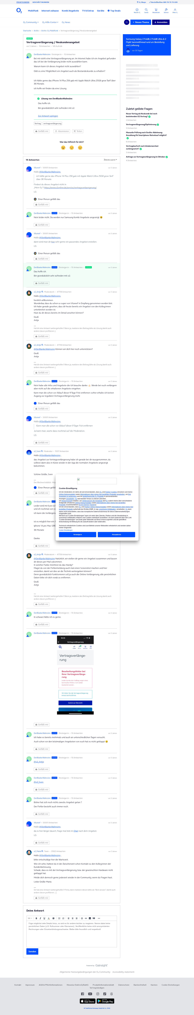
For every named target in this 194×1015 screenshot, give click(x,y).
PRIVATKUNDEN (22, 2)
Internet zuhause (50, 10)
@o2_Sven (38, 782)
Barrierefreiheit (140, 985)
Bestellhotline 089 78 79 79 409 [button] (164, 2)
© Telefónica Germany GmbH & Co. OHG (97, 1008)
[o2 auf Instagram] (97, 994)
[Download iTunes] (88, 1003)
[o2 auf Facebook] (82, 994)
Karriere (154, 985)
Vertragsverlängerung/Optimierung (141, 124)
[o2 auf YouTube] (90, 994)
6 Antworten (131, 141)
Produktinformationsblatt (103, 985)
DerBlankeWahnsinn (42, 54)
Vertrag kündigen (97, 987)
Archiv (36, 30)
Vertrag (38, 123)
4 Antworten (131, 160)
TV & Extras (88, 10)
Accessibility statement (123, 971)
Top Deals (115, 10)
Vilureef (37, 167)
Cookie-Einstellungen (171, 985)
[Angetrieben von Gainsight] (97, 966)
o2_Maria (37, 851)
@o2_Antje (39, 761)
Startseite (27, 30)
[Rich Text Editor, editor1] (72, 934)
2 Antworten (131, 120)
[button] (33, 10)
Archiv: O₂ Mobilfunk (49, 30)
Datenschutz (123, 985)
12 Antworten (131, 128)
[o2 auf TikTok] (104, 994)
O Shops (142, 2)
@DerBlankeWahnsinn (49, 171)
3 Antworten (131, 152)
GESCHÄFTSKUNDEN (40, 2)
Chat (76, 830)
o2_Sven (37, 451)
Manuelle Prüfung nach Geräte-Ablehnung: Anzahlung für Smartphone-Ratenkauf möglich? (146, 134)
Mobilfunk (33, 10)
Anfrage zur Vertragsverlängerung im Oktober (145, 156)
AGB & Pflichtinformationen (50, 985)
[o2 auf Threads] (111, 994)
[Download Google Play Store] (105, 1003)
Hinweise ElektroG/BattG (77, 985)
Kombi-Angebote (70, 10)
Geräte (100, 10)
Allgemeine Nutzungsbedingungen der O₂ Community (85, 971)
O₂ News (66, 22)
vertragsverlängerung (52, 123)
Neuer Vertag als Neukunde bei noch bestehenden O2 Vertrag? (141, 115)
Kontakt (17, 985)
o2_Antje (37, 292)
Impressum (30, 985)
